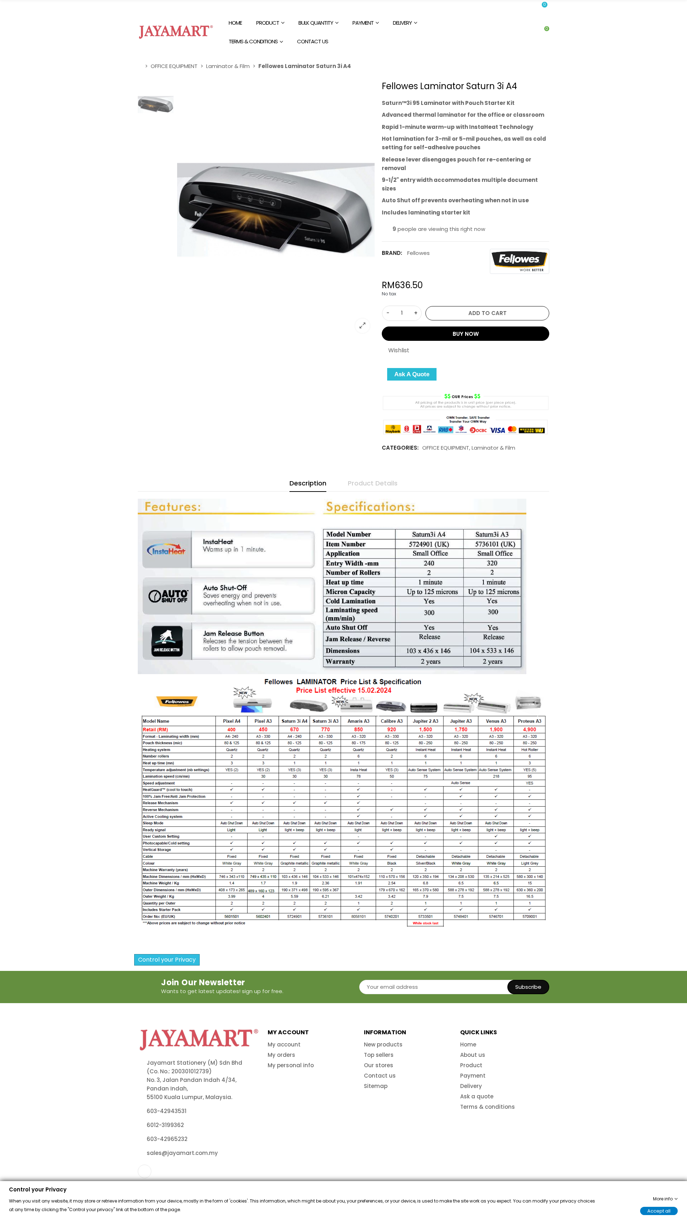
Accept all (659, 1210)
